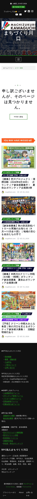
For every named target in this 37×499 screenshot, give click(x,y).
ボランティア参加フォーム (13, 396)
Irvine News (10, 487)
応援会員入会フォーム (11, 404)
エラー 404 (19, 68)
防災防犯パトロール (10, 438)
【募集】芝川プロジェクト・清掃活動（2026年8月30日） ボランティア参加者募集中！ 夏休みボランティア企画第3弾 (18, 183)
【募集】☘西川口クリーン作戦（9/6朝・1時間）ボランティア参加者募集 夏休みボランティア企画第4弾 (18, 278)
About (21, 492)
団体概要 (8, 357)
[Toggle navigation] (18, 59)
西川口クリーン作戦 (10, 435)
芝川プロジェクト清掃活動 (13, 432)
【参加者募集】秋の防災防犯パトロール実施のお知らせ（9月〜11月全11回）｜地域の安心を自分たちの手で (18, 230)
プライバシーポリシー (9, 493)
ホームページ (7, 68)
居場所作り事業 (9, 416)
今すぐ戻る (19, 117)
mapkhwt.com (10, 192)
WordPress (27, 484)
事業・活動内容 (10, 359)
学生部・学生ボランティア (13, 443)
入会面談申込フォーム (11, 393)
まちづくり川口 (18, 35)
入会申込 (8, 362)
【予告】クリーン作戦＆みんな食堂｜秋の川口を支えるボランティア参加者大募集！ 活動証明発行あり (18, 327)
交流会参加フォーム (10, 401)
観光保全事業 (8, 418)
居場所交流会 (8, 441)
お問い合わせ (10, 368)
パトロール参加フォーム (12, 399)
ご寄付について (10, 365)
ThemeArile (26, 487)
